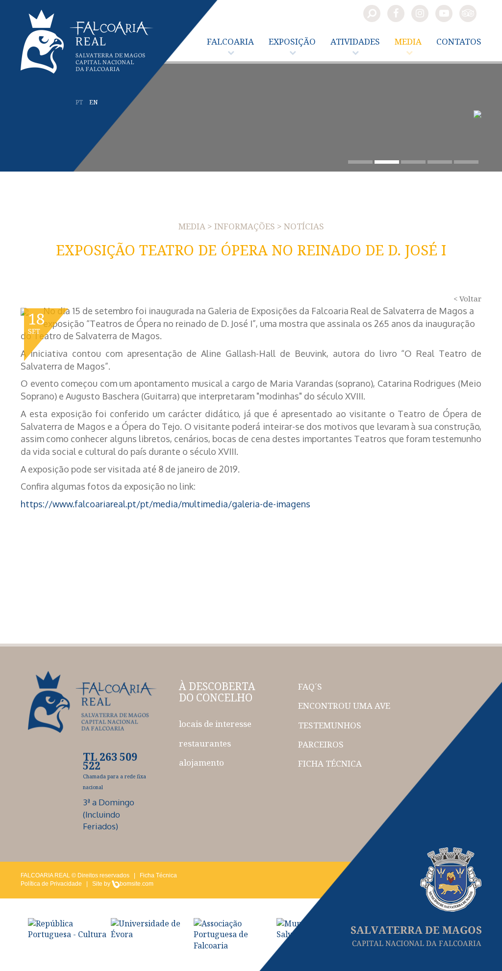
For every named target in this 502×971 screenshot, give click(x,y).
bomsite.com (136, 883)
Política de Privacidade (51, 883)
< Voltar (467, 298)
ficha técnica (330, 763)
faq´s (310, 686)
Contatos (458, 41)
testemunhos (329, 725)
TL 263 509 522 (110, 761)
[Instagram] (419, 13)
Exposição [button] (292, 41)
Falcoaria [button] (230, 41)
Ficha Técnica (158, 875)
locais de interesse (215, 723)
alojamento (201, 762)
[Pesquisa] (371, 13)
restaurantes (205, 743)
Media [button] (408, 41)
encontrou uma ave (344, 705)
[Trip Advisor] (468, 13)
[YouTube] (443, 13)
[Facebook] (395, 13)
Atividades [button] (355, 41)
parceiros (321, 744)
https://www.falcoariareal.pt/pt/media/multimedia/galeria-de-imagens (165, 503)
